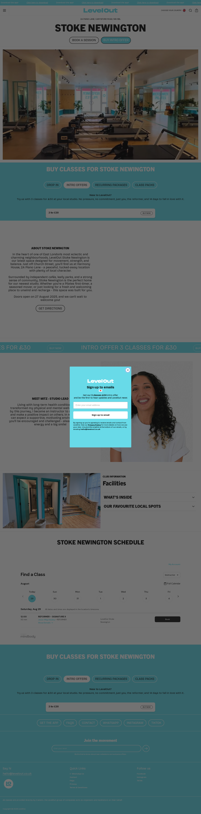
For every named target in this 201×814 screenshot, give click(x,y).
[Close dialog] (127, 370)
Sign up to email (100, 415)
